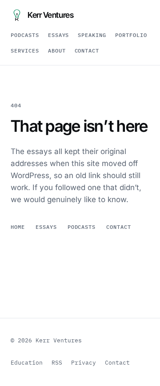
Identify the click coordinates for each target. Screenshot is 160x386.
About (57, 50)
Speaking (92, 35)
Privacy (83, 362)
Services (25, 50)
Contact (87, 50)
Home (18, 226)
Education (27, 362)
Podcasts (25, 35)
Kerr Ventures (50, 15)
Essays (58, 35)
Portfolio (131, 35)
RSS (57, 362)
